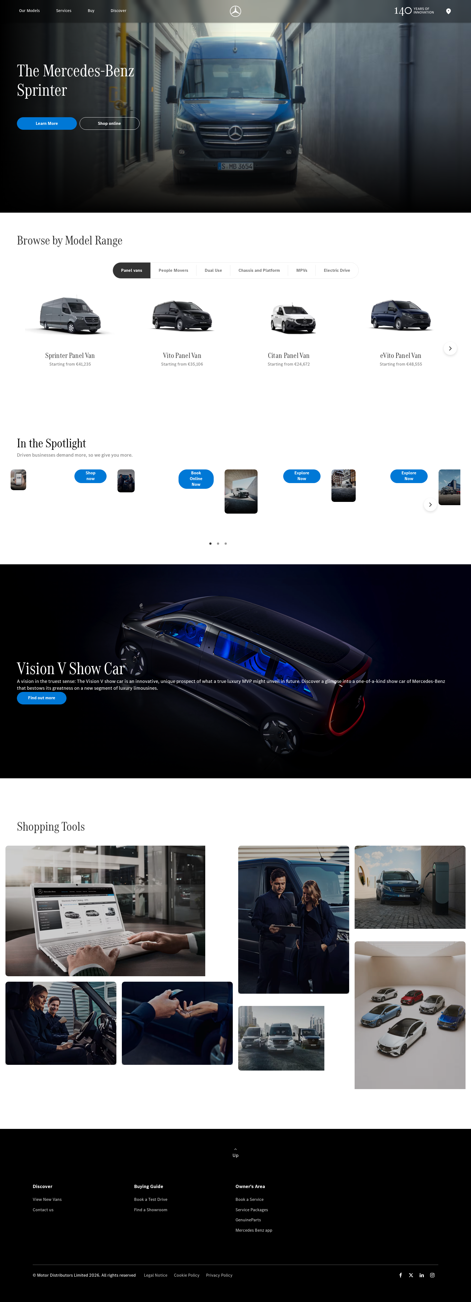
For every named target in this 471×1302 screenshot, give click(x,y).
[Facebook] (400, 1275)
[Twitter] (411, 1275)
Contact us (43, 1210)
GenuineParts (248, 1220)
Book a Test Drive (150, 1199)
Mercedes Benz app (253, 1230)
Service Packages (251, 1210)
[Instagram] (432, 1275)
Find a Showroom (150, 1210)
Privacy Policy (219, 1275)
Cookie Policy (187, 1275)
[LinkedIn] (421, 1275)
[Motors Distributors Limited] (235, 11)
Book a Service (249, 1199)
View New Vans (47, 1199)
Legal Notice (155, 1275)
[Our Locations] (448, 11)
